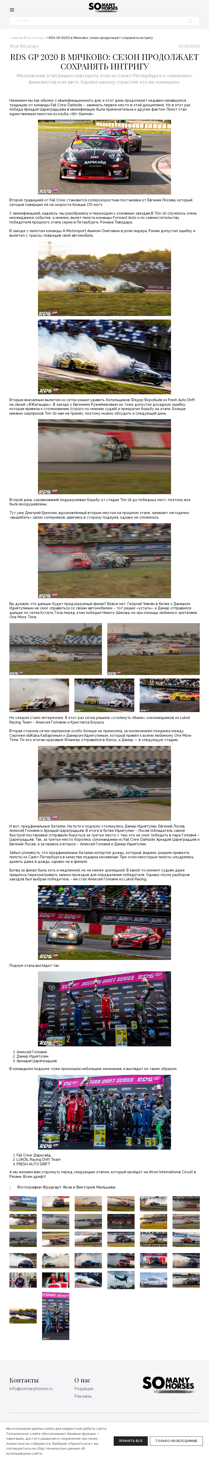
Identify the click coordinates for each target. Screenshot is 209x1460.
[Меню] (12, 9)
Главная (16, 38)
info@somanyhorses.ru (31, 1388)
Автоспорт (36, 38)
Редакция (83, 1388)
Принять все (131, 1441)
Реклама (83, 1396)
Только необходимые (176, 1441)
